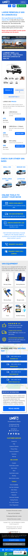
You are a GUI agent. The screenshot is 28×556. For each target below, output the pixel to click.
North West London (14, 473)
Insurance (14, 454)
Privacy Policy (23, 536)
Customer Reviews (14, 446)
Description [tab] (13, 96)
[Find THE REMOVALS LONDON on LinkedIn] (18, 434)
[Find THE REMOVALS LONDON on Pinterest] (16, 434)
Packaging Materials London (14, 516)
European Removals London (14, 510)
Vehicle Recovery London (14, 519)
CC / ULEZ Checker (14, 502)
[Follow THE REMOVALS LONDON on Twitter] (11, 434)
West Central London (14, 478)
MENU (23, 2)
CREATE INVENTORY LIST (14, 225)
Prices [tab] (8, 90)
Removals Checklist (14, 497)
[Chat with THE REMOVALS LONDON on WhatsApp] (6, 553)
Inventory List (14, 492)
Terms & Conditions (14, 451)
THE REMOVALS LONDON (19, 522)
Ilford (14, 470)
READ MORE (14, 408)
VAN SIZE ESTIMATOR (14, 215)
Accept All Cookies (14, 540)
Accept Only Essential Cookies (14, 544)
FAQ (14, 443)
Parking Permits (14, 500)
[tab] (6, 78)
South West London (14, 465)
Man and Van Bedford (14, 513)
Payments (14, 494)
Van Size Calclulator (14, 487)
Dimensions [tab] (19, 90)
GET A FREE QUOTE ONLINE (15, 550)
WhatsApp (22, 5)
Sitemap (14, 456)
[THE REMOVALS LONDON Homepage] (6, 2)
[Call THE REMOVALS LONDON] (13, 5)
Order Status (14, 489)
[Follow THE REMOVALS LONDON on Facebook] (8, 434)
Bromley (14, 475)
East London (14, 468)
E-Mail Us (14, 429)
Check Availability (14, 484)
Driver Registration (14, 505)
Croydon (14, 463)
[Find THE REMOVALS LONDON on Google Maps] (13, 434)
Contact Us (14, 441)
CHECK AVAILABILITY (14, 205)
